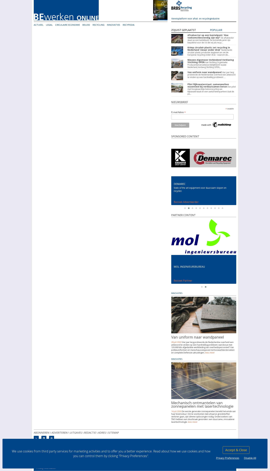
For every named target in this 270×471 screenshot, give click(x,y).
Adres (102, 432)
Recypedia (128, 24)
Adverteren (60, 432)
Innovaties (113, 24)
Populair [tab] (216, 30)
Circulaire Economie (67, 24)
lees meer (210, 352)
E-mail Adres (178, 112)
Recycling (98, 24)
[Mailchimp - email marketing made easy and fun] (216, 124)
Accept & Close (236, 450)
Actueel (38, 24)
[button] (185, 208)
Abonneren (41, 432)
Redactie (90, 432)
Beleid (86, 24)
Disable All (250, 458)
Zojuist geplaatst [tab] (183, 30)
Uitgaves (76, 432)
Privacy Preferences (227, 458)
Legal (49, 24)
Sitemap (113, 432)
